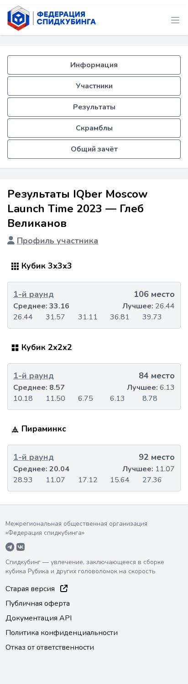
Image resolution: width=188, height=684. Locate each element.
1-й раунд (33, 294)
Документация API (38, 618)
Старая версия (31, 589)
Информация (94, 65)
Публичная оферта (37, 603)
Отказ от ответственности (49, 647)
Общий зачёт (94, 149)
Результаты (94, 107)
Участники (94, 86)
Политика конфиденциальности (61, 633)
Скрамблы (94, 128)
